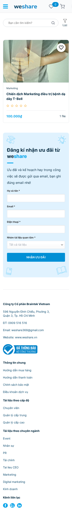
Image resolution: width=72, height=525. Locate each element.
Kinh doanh (10, 489)
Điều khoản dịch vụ (15, 392)
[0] (51, 6)
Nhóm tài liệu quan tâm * (21, 237)
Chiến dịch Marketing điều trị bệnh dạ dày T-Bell (35, 96)
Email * (11, 206)
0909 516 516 (17, 323)
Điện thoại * (14, 221)
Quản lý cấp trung (15, 415)
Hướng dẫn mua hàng (17, 370)
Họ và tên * (13, 190)
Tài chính (9, 460)
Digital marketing (14, 481)
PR (5, 453)
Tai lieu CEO (11, 467)
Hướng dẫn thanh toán (17, 377)
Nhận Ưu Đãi (36, 257)
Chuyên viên (11, 408)
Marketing (12, 88)
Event (6, 438)
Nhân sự (8, 445)
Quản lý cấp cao (13, 422)
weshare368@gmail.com (27, 330)
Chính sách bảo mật (16, 384)
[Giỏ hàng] (62, 6)
